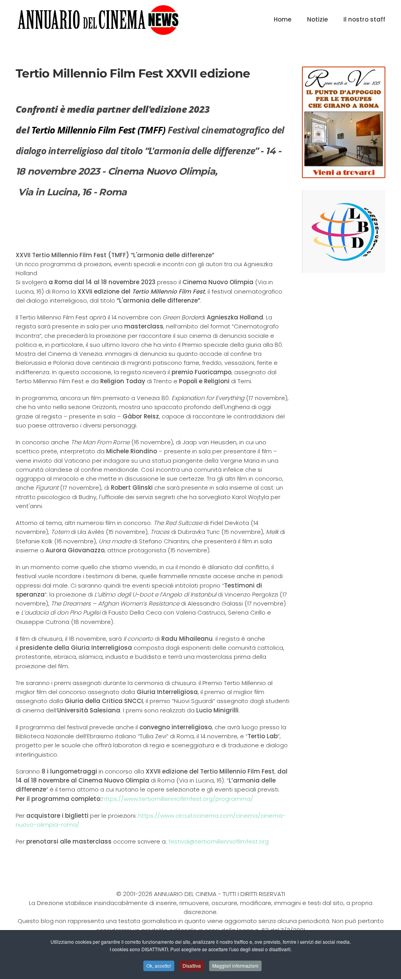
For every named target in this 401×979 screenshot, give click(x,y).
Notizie (317, 19)
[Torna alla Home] (98, 19)
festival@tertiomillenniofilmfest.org (218, 841)
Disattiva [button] (191, 965)
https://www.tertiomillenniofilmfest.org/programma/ (177, 799)
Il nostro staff (364, 19)
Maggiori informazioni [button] (235, 965)
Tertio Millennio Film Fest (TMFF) (98, 129)
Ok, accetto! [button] (158, 965)
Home (282, 19)
